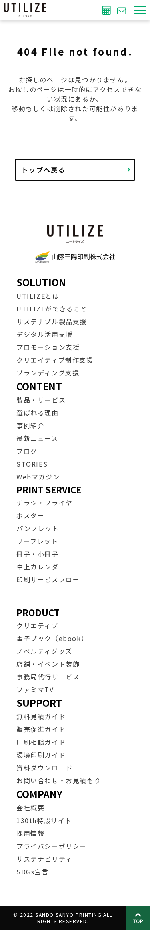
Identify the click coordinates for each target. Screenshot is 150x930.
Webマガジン (38, 476)
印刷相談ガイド (41, 742)
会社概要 (30, 807)
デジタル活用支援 (44, 334)
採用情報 (30, 833)
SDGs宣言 (32, 871)
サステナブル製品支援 (51, 321)
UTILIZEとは (37, 296)
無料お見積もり (107, 10)
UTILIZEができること (52, 308)
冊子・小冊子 (37, 554)
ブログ (27, 451)
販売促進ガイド (41, 729)
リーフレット (37, 541)
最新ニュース (37, 438)
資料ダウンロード (44, 767)
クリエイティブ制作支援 (55, 360)
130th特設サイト (44, 820)
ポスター (30, 515)
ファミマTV (35, 689)
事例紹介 (30, 425)
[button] (140, 10)
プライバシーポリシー (51, 846)
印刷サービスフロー (48, 579)
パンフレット (37, 528)
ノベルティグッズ (44, 651)
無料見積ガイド (41, 716)
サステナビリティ (44, 859)
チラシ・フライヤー (48, 502)
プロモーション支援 (48, 347)
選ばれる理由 (37, 412)
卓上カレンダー (41, 566)
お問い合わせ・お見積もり (58, 780)
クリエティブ (37, 625)
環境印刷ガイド (41, 755)
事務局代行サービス (48, 676)
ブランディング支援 (47, 372)
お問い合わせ (122, 10)
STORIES (32, 464)
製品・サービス (41, 400)
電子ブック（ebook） (52, 638)
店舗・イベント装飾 (48, 664)
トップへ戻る (44, 169)
